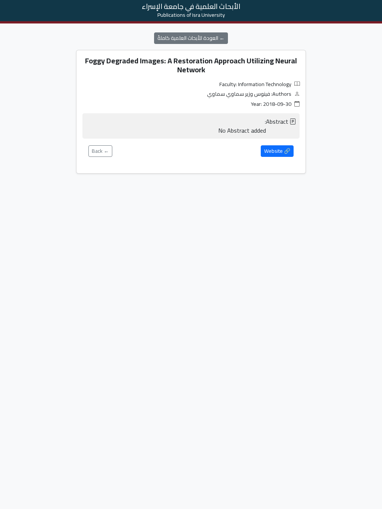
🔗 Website (277, 151)
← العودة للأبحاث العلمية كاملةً (191, 38)
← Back (100, 151)
